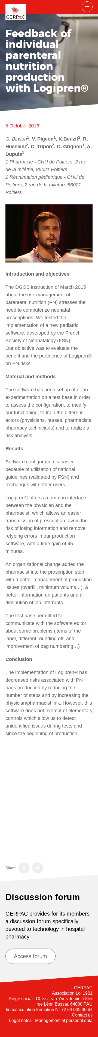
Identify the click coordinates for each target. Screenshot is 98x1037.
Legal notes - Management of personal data (51, 1020)
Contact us (82, 1015)
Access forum (30, 956)
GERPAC (15, 12)
